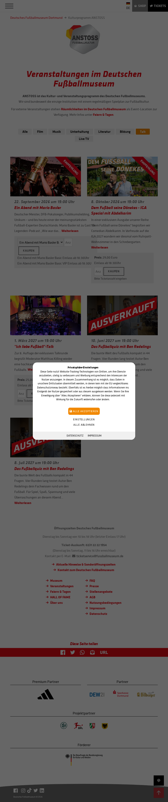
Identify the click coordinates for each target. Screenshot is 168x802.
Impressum (94, 435)
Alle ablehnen (84, 424)
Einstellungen (84, 419)
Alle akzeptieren (85, 411)
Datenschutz (75, 435)
